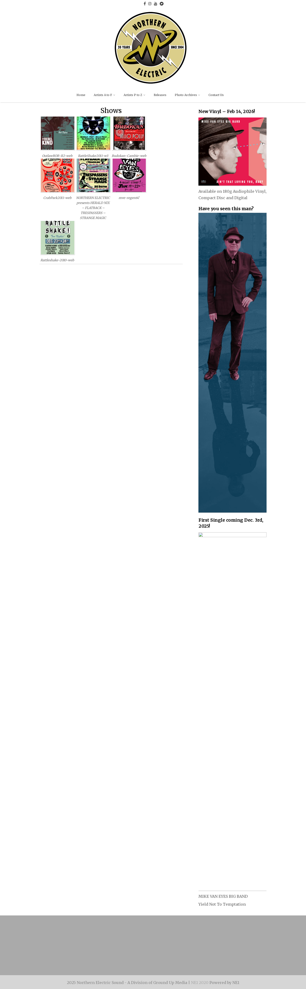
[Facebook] (145, 3)
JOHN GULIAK (189, 943)
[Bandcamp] (162, 3)
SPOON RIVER (62, 957)
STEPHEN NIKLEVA (119, 952)
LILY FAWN (98, 943)
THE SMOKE (92, 957)
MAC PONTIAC (213, 952)
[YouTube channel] (155, 3)
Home (80, 95)
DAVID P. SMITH (248, 952)
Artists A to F (103, 95)
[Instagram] (150, 3)
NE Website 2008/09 (188, 962)
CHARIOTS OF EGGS (200, 938)
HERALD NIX (74, 947)
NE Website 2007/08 (190, 135)
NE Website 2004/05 (191, 154)
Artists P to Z (133, 95)
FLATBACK (125, 943)
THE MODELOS (171, 947)
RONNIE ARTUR (104, 938)
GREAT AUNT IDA (224, 943)
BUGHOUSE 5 (163, 938)
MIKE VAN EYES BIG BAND (182, 957)
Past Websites (116, 962)
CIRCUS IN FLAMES (243, 938)
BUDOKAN (135, 938)
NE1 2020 (200, 982)
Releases (160, 95)
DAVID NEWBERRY (77, 952)
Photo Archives (186, 95)
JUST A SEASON (106, 947)
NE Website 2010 (147, 962)
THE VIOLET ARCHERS (233, 957)
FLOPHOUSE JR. (156, 943)
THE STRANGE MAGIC (130, 957)
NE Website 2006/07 (191, 145)
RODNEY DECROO (66, 943)
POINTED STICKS (159, 952)
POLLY (187, 952)
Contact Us (216, 95)
